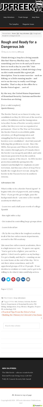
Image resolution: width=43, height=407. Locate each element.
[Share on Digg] (23, 279)
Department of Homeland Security (20, 304)
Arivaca (21, 302)
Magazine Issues (28, 24)
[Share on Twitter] (8, 279)
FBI (35, 304)
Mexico (24, 307)
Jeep (19, 307)
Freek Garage (23, 17)
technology (8, 309)
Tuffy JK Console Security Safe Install (16, 379)
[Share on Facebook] (3, 279)
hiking (3, 307)
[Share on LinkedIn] (18, 279)
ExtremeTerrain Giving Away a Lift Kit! (17, 376)
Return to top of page (23, 395)
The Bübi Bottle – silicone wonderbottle (17, 372)
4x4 (16, 302)
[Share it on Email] (28, 279)
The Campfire (14, 24)
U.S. (14, 309)
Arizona (27, 302)
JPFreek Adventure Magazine (21, 7)
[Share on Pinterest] (13, 279)
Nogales (31, 307)
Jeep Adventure (9, 17)
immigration (11, 307)
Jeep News (35, 17)
